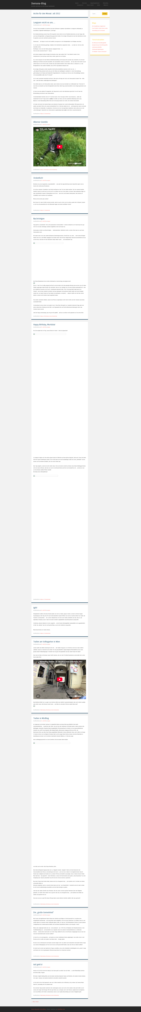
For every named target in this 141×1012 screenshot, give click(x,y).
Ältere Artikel (35, 1001)
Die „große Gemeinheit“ (43, 912)
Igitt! (35, 608)
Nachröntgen (38, 219)
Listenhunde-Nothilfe (97, 47)
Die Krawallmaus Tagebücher (98, 26)
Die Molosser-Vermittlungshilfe (99, 42)
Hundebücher (80, 5)
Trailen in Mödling (41, 718)
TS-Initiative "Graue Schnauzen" (99, 51)
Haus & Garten (90, 5)
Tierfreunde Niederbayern (98, 49)
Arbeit (98, 5)
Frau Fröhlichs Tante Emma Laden (100, 28)
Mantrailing (105, 3)
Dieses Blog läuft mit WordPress (38, 1009)
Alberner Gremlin (40, 122)
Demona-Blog (38, 3)
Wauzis (76, 3)
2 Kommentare (47, 113)
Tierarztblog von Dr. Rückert (98, 30)
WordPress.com (61, 1009)
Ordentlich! (38, 178)
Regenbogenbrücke (94, 3)
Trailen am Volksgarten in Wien (46, 642)
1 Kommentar (47, 210)
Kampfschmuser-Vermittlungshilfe (100, 45)
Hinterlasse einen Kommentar (50, 169)
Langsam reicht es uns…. (44, 22)
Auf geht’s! (37, 964)
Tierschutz (84, 3)
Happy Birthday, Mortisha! (44, 324)
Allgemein (106, 5)
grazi (49, 25)
